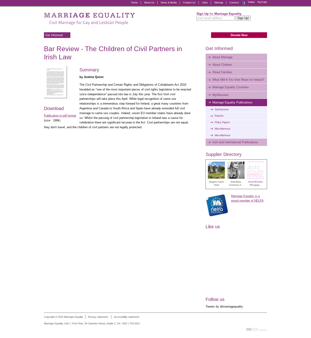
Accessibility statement (126, 316)
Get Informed (54, 35)
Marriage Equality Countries (230, 87)
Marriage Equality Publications (232, 102)
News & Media (169, 2)
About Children (222, 64)
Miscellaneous (222, 128)
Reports (219, 115)
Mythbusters (220, 95)
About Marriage (222, 57)
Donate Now (239, 35)
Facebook (243, 2)
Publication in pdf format (60, 115)
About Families (222, 72)
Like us (213, 226)
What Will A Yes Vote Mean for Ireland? (238, 79)
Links (205, 2)
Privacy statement (98, 316)
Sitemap (218, 2)
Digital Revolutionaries (256, 329)
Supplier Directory (224, 154)
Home (134, 2)
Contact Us (189, 2)
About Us (149, 2)
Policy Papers (222, 122)
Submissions (222, 109)
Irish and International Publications (235, 142)
